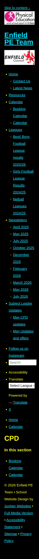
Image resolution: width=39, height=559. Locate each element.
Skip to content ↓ (17, 8)
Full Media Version (18, 513)
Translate (20, 402)
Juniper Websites (17, 506)
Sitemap (10, 534)
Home (13, 420)
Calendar (16, 427)
